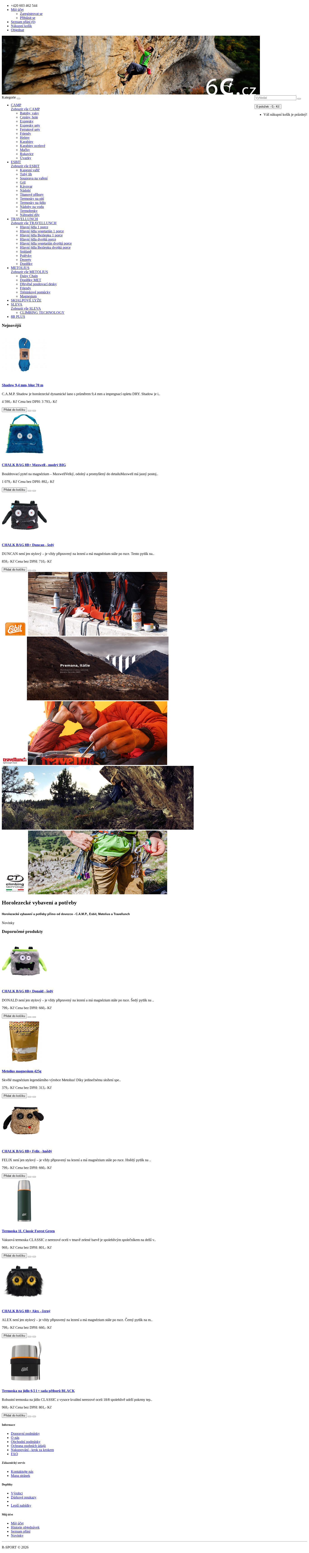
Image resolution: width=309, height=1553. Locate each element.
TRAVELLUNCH (24, 219)
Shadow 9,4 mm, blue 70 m (22, 385)
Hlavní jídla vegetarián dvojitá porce (46, 243)
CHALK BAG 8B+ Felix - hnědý (27, 1151)
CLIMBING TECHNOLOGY (42, 312)
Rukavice (26, 154)
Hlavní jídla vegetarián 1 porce (42, 231)
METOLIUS (20, 268)
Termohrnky (29, 211)
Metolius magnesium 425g (21, 1071)
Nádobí (25, 190)
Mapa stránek (20, 1475)
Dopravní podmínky (25, 1433)
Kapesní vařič (30, 170)
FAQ (14, 1454)
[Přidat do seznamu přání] (29, 410)
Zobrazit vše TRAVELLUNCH (34, 223)
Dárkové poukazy (23, 1497)
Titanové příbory (32, 194)
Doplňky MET (30, 280)
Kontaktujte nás (22, 1471)
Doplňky (26, 264)
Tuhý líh (26, 174)
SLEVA (16, 304)
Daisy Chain (29, 276)
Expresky (26, 121)
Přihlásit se (27, 18)
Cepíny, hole (29, 117)
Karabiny (26, 142)
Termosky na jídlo (33, 203)
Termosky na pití (32, 199)
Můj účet (17, 1523)
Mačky (25, 150)
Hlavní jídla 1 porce (34, 227)
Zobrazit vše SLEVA (26, 308)
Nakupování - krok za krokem (32, 1450)
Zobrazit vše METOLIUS (29, 272)
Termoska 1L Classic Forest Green (28, 1231)
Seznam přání (20, 1531)
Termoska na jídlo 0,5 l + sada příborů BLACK (38, 1391)
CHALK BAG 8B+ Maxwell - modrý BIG (34, 465)
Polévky (26, 255)
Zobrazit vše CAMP (25, 109)
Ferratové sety (30, 129)
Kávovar (26, 186)
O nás (15, 1438)
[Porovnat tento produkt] (34, 410)
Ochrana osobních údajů (28, 1446)
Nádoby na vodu (32, 207)
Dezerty (25, 260)
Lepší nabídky (21, 1505)
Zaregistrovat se (31, 14)
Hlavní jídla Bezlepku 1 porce (41, 235)
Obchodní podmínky (25, 1442)
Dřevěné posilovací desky (38, 284)
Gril (23, 182)
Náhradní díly (30, 215)
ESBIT (16, 162)
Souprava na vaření (34, 178)
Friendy (25, 133)
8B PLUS (18, 317)
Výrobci (17, 1493)
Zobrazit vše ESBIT (25, 166)
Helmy (25, 137)
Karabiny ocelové (32, 146)
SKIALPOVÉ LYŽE (26, 300)
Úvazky (25, 158)
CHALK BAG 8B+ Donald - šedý (27, 991)
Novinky (17, 1535)
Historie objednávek (25, 1527)
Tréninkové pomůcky (35, 292)
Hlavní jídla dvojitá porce (38, 239)
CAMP (16, 105)
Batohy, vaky (29, 113)
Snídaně (25, 251)
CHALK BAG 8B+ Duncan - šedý (28, 545)
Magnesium (28, 296)
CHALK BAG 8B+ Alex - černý (26, 1311)
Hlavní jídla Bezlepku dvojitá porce (45, 247)
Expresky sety (30, 125)
